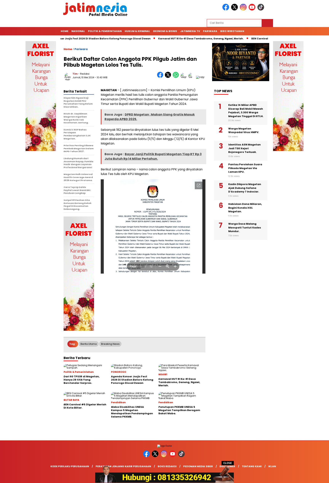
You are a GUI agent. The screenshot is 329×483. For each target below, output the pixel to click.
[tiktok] (261, 9)
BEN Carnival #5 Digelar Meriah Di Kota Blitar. (269, 38)
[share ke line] (192, 77)
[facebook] (226, 9)
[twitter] (235, 9)
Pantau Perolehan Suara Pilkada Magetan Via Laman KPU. (245, 168)
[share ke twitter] (169, 77)
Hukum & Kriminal (137, 31)
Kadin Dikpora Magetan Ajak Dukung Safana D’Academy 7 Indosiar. (244, 188)
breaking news (110, 344)
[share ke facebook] (161, 77)
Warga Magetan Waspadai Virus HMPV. (243, 130)
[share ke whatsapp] (176, 77)
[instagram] (244, 9)
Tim (75, 73)
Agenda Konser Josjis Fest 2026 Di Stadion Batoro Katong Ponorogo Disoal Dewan (86, 38)
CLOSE (227, 463)
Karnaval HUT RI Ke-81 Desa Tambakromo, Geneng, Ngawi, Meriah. (189, 38)
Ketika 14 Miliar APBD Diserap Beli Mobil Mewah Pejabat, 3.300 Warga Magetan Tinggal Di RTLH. (246, 110)
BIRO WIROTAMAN (232, 31)
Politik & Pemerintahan (105, 31)
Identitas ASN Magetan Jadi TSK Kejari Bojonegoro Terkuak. (244, 148)
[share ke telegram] (184, 77)
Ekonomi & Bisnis (165, 31)
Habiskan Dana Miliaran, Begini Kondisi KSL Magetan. (245, 207)
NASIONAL (78, 31)
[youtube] (253, 9)
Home (64, 31)
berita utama (89, 344)
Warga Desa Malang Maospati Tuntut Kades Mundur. (244, 227)
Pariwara (210, 31)
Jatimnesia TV (190, 31)
